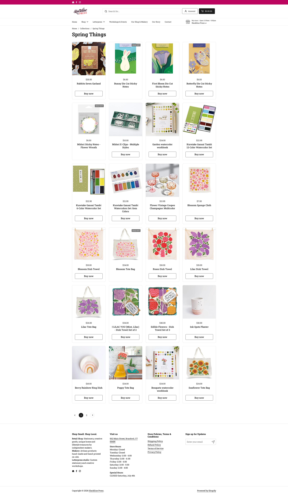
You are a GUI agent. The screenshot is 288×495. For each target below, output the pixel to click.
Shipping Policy (155, 441)
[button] (201, 22)
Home (74, 28)
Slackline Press (96, 490)
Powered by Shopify (206, 490)
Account (191, 11)
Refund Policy (154, 444)
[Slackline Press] (80, 11)
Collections (84, 28)
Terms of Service (155, 448)
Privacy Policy (154, 452)
